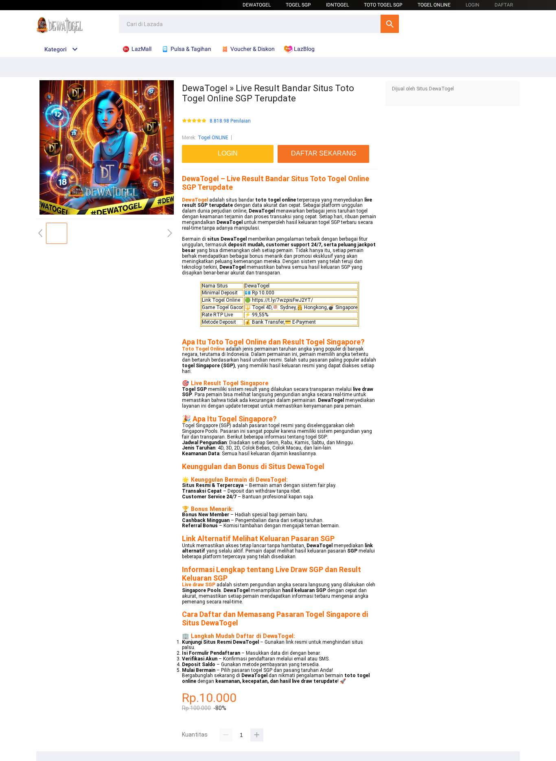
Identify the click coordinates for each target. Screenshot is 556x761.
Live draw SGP (198, 585)
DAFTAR (504, 5)
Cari (390, 24)
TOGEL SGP (298, 5)
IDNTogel (337, 5)
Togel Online (434, 5)
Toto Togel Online (203, 349)
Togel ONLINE (213, 137)
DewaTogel (257, 5)
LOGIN (472, 5)
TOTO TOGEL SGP (383, 5)
